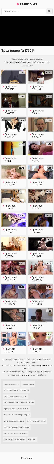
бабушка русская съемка (15, 396)
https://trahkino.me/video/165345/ (19, 62)
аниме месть (28, 384)
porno (38, 359)
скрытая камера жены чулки (16, 427)
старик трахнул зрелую (14, 439)
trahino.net (28, 4)
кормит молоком (11, 384)
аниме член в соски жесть (15, 433)
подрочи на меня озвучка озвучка (19, 402)
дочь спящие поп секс (14, 420)
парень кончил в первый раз (16, 414)
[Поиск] (49, 11)
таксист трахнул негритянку (16, 390)
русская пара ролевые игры (16, 408)
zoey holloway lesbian (36, 420)
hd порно (25, 374)
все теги (31, 439)
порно (26, 362)
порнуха (45, 371)
